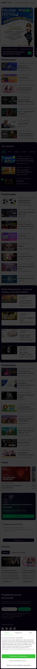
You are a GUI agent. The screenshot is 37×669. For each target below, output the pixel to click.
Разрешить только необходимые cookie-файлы (18, 665)
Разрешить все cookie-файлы (18, 656)
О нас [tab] (30, 632)
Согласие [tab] (6, 632)
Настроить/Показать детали (17, 661)
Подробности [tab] (18, 632)
